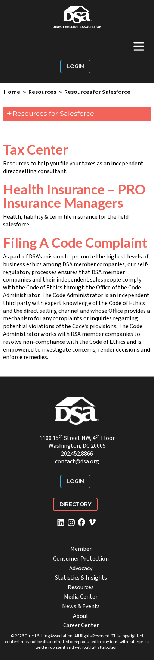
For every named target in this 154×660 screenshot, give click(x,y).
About (81, 616)
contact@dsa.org (77, 461)
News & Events (81, 606)
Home (12, 92)
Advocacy (80, 568)
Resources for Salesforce (97, 92)
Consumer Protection (81, 559)
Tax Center (35, 149)
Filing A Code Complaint (75, 242)
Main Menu (125, 46)
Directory (75, 504)
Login (75, 66)
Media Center (81, 597)
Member (81, 549)
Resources (42, 92)
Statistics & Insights (81, 578)
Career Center (81, 625)
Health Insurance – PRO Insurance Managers (74, 196)
